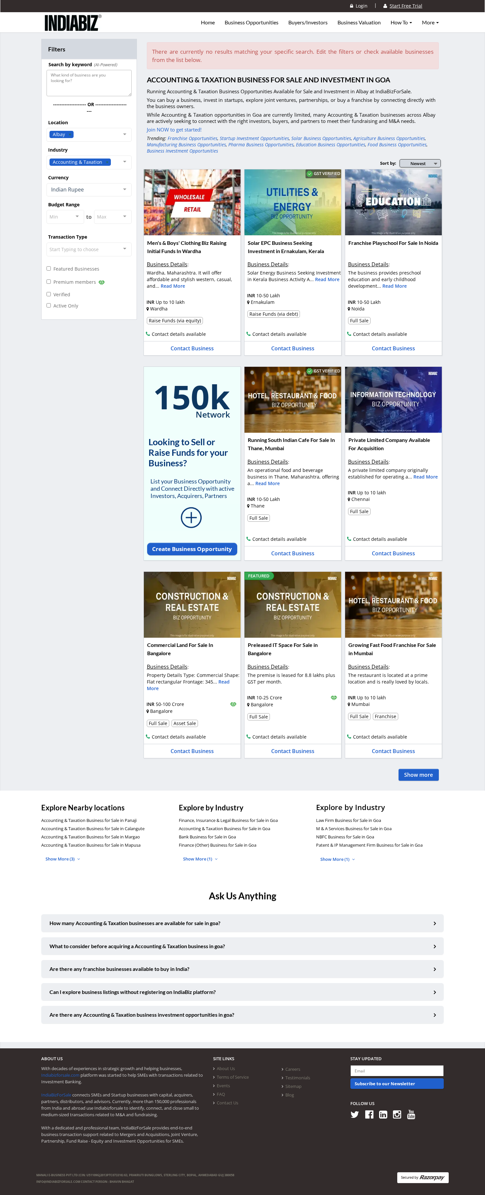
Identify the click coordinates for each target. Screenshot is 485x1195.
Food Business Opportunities (397, 144)
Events (223, 1086)
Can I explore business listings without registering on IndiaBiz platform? (132, 992)
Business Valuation (359, 22)
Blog (289, 1095)
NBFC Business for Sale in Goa (345, 837)
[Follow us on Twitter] (357, 1114)
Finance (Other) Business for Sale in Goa (217, 845)
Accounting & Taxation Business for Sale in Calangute (93, 828)
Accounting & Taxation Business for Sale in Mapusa (91, 845)
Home (208, 22)
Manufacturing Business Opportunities (186, 144)
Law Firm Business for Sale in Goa (348, 820)
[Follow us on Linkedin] (385, 1114)
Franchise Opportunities (192, 138)
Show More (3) (61, 859)
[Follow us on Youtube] (413, 1114)
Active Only (64, 306)
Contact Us (227, 1103)
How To (400, 22)
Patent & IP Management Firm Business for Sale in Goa (369, 845)
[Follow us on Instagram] (399, 1114)
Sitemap (293, 1086)
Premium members (74, 282)
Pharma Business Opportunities (261, 144)
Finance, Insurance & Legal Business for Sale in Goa (228, 820)
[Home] (73, 28)
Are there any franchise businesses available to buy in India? (119, 969)
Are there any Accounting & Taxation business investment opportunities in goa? (141, 1014)
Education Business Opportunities (330, 144)
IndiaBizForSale (56, 1095)
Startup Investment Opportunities (254, 138)
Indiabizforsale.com (60, 1075)
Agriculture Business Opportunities (389, 138)
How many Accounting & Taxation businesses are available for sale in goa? (134, 923)
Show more (418, 774)
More (429, 22)
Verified (60, 294)
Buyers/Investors (308, 22)
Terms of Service (233, 1077)
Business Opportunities (251, 22)
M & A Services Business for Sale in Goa (354, 828)
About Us (226, 1068)
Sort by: (388, 163)
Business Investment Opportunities (182, 151)
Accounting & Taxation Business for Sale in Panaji (89, 820)
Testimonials (297, 1078)
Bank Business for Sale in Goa (207, 837)
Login (360, 6)
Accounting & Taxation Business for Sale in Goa (224, 828)
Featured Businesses (75, 269)
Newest (418, 163)
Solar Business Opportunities (321, 138)
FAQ (221, 1094)
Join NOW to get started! (174, 129)
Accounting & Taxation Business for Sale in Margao (90, 837)
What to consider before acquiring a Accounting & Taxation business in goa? (137, 946)
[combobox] (89, 135)
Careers (292, 1069)
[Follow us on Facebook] (371, 1114)
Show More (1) (198, 859)
